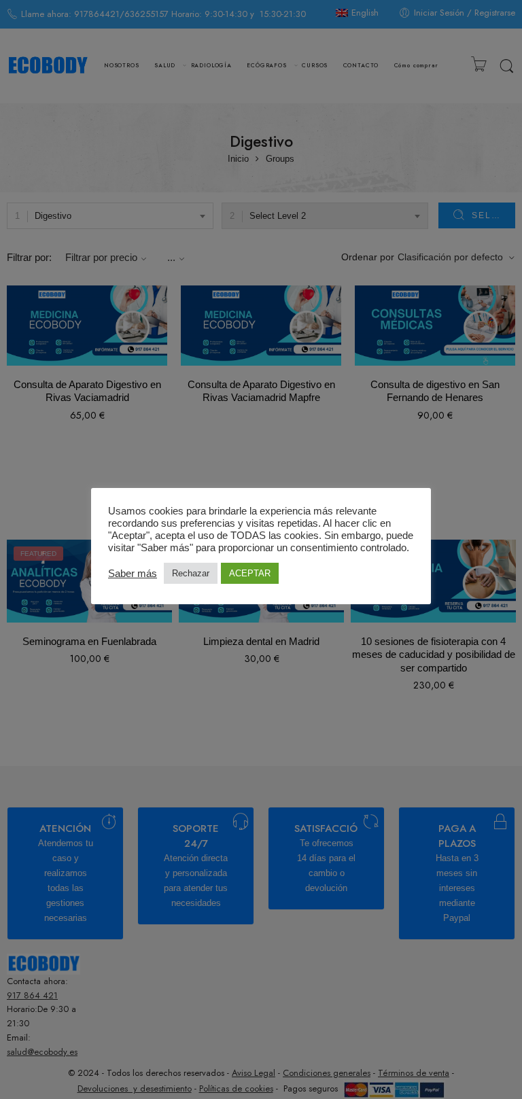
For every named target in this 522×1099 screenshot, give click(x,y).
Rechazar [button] (190, 573)
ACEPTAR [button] (250, 573)
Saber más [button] (132, 573)
